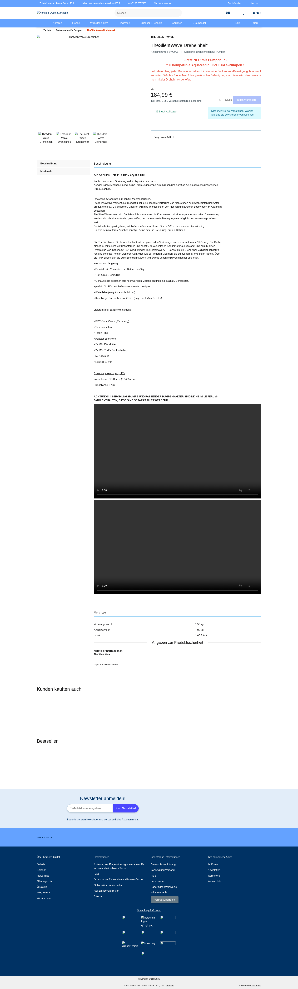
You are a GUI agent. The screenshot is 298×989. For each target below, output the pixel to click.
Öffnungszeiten (45, 881)
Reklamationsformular (106, 890)
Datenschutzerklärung (163, 864)
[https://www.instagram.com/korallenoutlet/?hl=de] (153, 837)
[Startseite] (38, 30)
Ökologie (42, 886)
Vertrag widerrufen (164, 899)
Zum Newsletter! (126, 808)
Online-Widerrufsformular (108, 885)
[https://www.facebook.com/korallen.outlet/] (131, 837)
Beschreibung (48, 163)
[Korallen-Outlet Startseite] (52, 12)
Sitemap (98, 896)
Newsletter (214, 869)
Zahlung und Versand (163, 869)
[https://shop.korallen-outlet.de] (41, 23)
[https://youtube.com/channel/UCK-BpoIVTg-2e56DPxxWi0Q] (164, 837)
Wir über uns (44, 898)
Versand (170, 985)
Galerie (41, 864)
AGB (153, 875)
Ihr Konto (213, 864)
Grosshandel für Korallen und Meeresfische (118, 879)
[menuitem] (41, 23)
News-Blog (43, 875)
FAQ (96, 873)
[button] (236, 3)
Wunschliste (214, 881)
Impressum (157, 881)
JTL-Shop (256, 985)
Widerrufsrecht (159, 892)
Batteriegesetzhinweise (164, 886)
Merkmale (46, 171)
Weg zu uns (43, 892)
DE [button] (228, 12)
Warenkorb (214, 875)
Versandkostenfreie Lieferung (185, 100)
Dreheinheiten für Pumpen (210, 51)
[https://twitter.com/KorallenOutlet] (142, 837)
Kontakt (41, 869)
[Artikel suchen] (177, 13)
